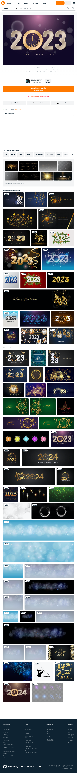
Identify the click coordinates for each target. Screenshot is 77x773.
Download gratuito (38, 89)
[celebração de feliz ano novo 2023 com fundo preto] (61, 198)
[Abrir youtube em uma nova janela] (40, 765)
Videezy (5, 734)
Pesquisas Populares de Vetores (29, 741)
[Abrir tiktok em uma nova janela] (34, 765)
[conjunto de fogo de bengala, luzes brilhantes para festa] (33, 493)
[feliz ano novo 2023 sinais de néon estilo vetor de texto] (11, 335)
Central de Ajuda (49, 729)
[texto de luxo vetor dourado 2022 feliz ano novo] (64, 670)
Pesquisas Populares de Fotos (31, 746)
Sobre (47, 735)
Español (68, 731)
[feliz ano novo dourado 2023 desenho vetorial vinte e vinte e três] (60, 279)
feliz (58, 153)
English (68, 728)
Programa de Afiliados (29, 736)
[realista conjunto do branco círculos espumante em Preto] (52, 510)
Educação (6, 739)
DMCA (27, 733)
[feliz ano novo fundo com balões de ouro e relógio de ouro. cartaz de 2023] (61, 335)
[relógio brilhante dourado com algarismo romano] (36, 373)
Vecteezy (5, 731)
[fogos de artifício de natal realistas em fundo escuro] (17, 670)
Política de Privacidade (66, 766)
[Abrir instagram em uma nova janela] (25, 765)
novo (13, 153)
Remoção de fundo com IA (9, 751)
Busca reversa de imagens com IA (8, 747)
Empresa (6, 736)
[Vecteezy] (3, 3)
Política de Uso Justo (65, 767)
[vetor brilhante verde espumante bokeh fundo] (61, 493)
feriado (28, 153)
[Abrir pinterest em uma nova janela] (31, 765)
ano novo (50, 153)
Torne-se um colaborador (50, 739)
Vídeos (26, 3)
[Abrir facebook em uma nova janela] (22, 765)
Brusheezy (6, 728)
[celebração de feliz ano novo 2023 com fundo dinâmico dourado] (56, 218)
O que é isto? (18, 109)
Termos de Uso (54, 766)
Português (69, 734)
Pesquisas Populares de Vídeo (29, 751)
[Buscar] (68, 8)
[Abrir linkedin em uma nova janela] (28, 765)
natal (20, 153)
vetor (66, 153)
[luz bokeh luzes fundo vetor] (16, 510)
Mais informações (9, 112)
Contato (48, 733)
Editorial (35, 3)
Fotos (18, 3)
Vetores (8, 3)
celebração (39, 153)
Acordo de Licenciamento (29, 729)
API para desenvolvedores (8, 742)
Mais (44, 3)
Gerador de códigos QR (9, 755)
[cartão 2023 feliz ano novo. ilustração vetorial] (13, 198)
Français (68, 739)
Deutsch (68, 736)
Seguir (48, 82)
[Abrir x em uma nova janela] (37, 765)
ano (6, 153)
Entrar (68, 3)
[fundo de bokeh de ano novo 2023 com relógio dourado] (62, 317)
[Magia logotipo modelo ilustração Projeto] (43, 670)
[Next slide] (70, 153)
